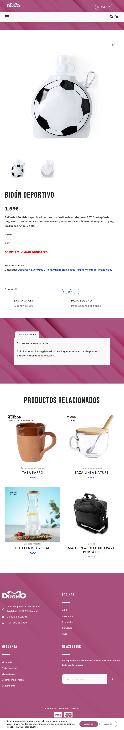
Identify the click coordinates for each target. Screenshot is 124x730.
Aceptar (88, 724)
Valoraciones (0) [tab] (27, 334)
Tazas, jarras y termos (82, 269)
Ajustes (108, 724)
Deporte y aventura (30, 269)
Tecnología (105, 269)
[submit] (112, 679)
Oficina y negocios (55, 269)
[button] (6, 16)
